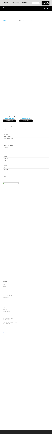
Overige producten (7, 311)
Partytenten (6, 169)
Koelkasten (6, 160)
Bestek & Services (7, 136)
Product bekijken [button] (9, 120)
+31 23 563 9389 (6, 323)
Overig (5, 167)
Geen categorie (7, 152)
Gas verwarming (7, 149)
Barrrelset (6, 134)
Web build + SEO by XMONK (28, 432)
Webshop (5, 293)
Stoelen (5, 176)
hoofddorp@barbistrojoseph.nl (10, 322)
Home (4, 284)
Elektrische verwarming (8, 145)
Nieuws (4, 286)
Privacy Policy (5, 330)
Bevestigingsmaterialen (8, 138)
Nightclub (5, 165)
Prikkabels (6, 171)
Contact (4, 291)
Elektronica (6, 147)
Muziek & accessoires (8, 163)
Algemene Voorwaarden (8, 328)
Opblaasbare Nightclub (7, 304)
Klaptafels (6, 158)
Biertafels (5, 143)
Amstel (5, 129)
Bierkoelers (6, 140)
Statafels (5, 174)
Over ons (4, 288)
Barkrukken (6, 132)
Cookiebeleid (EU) (6, 297)
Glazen (5, 154)
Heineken (5, 156)
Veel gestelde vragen (7, 295)
